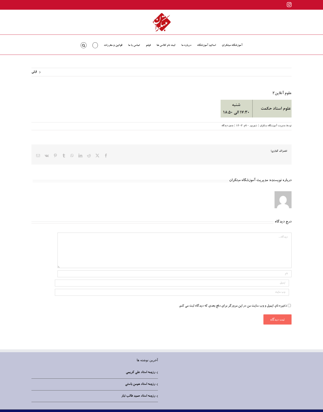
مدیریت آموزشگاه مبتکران (272, 126)
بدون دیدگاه (227, 126)
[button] (84, 45)
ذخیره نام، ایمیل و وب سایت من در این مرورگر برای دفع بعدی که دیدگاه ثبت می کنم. (233, 306)
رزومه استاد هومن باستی (140, 384)
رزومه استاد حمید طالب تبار (138, 396)
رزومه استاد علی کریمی (140, 372)
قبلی (34, 72)
